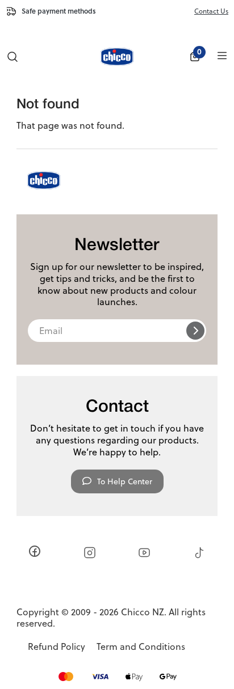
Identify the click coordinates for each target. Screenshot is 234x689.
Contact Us (211, 11)
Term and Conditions (141, 647)
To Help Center (124, 481)
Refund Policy (56, 647)
